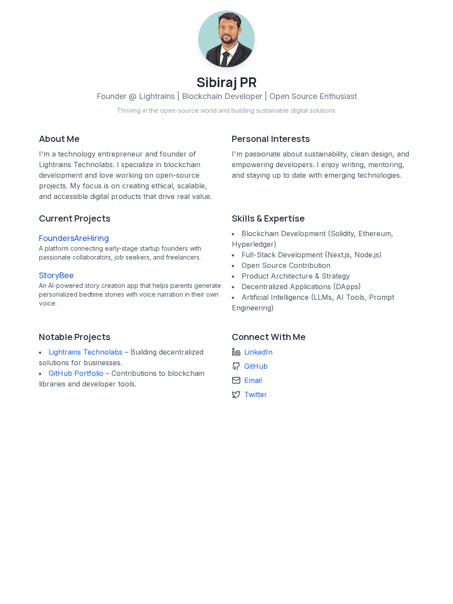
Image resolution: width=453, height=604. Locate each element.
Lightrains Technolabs (86, 352)
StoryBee (56, 275)
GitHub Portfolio (76, 373)
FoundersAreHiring (74, 238)
